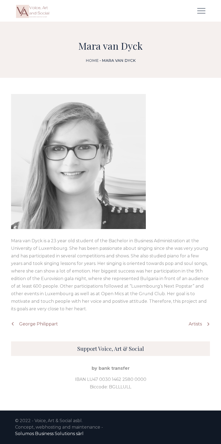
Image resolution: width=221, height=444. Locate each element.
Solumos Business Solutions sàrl (49, 433)
